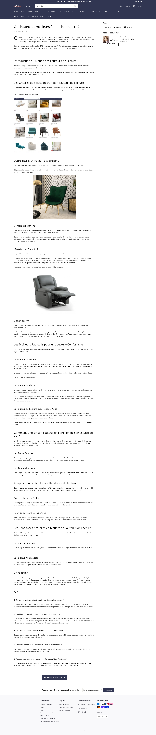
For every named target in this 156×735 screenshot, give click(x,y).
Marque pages (34, 11)
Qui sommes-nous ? (46, 713)
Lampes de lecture (99, 11)
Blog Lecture (25, 23)
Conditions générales (66, 707)
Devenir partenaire (46, 704)
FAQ (41, 710)
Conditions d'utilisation (47, 718)
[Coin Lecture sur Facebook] (82, 712)
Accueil (16, 23)
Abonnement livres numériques (28, 16)
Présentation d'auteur (111, 44)
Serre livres (49, 11)
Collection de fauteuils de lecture (25, 377)
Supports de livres (67, 11)
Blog (48, 16)
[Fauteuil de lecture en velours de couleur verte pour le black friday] (54, 197)
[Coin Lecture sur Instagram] (79, 712)
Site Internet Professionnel (82, 731)
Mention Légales (64, 710)
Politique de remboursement (49, 721)
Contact (42, 707)
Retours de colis (64, 704)
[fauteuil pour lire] (38, 153)
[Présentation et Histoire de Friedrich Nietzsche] (111, 40)
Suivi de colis (44, 715)
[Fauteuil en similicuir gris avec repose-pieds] (54, 292)
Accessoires (117, 11)
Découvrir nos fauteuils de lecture (26, 94)
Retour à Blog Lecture (56, 677)
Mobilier (84, 11)
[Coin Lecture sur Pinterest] (85, 712)
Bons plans (19, 11)
